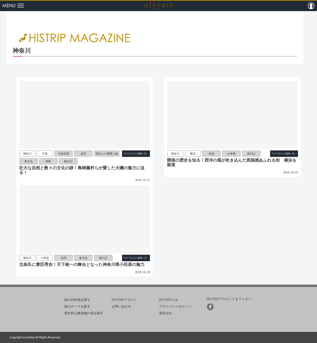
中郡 (45, 153)
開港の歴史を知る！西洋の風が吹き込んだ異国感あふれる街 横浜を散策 (232, 162)
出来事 (231, 153)
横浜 (193, 153)
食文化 (28, 161)
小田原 (45, 258)
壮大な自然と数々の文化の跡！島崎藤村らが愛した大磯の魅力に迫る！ (82, 170)
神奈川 (27, 153)
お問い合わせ (121, 306)
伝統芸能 (63, 153)
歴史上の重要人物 (107, 153)
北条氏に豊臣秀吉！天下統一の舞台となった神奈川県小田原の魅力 (82, 264)
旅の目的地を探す (77, 300)
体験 (48, 161)
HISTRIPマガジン (124, 300)
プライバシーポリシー (175, 306)
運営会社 (165, 313)
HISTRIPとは (168, 300)
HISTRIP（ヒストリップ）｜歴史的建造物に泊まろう (158, 5)
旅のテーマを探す (77, 306)
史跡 (83, 153)
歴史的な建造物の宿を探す (83, 313)
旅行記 (68, 161)
